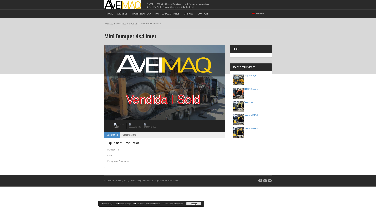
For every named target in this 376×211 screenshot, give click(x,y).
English (259, 13)
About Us (122, 13)
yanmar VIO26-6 (251, 115)
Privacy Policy (122, 180)
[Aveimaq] (122, 4)
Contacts (203, 13)
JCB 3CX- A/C (250, 75)
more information (176, 204)
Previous (109, 126)
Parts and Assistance (167, 13)
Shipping (188, 13)
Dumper (133, 23)
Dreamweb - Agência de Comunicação (161, 180)
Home (109, 13)
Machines (121, 23)
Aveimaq (109, 23)
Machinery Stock (141, 13)
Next (220, 126)
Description (112, 134)
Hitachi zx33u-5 (251, 89)
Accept (194, 203)
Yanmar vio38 (250, 102)
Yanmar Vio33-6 (251, 128)
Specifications (129, 134)
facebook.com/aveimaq (199, 4)
